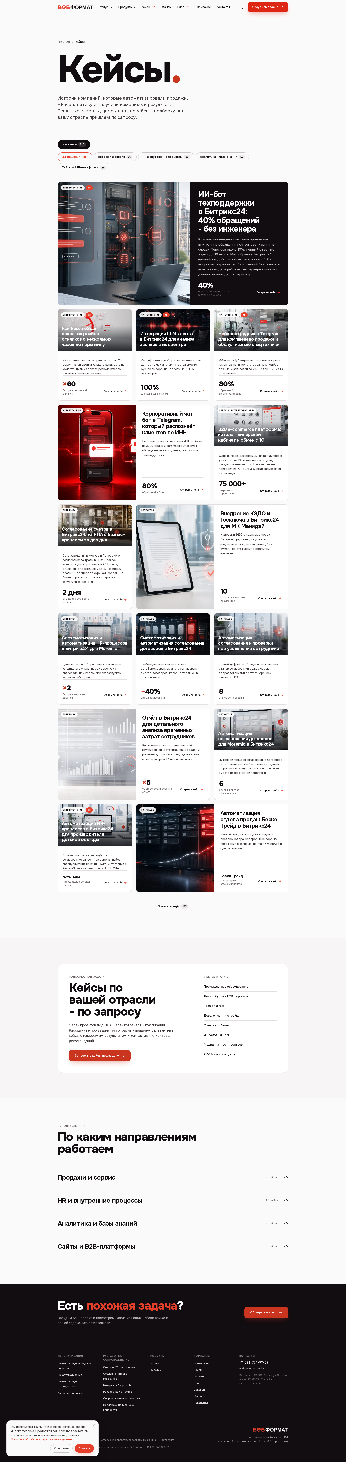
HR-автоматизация (70, 1374)
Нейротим (155, 1369)
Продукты (125, 7)
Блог (182, 7)
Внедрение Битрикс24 (117, 1385)
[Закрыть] (93, 1425)
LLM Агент (155, 1363)
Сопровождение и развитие (121, 1398)
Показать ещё (172, 906)
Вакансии (200, 1389)
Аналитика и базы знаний (221, 157)
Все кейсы (73, 144)
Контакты (223, 7)
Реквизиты (201, 1402)
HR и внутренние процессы (165, 157)
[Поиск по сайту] (241, 7)
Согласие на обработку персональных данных (127, 1439)
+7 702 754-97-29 (253, 1363)
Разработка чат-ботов (117, 1391)
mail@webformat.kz (251, 1368)
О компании (202, 7)
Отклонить (61, 1448)
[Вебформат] (76, 7)
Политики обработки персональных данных (41, 1439)
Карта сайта (167, 1439)
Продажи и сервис (114, 157)
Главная (64, 42)
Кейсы (148, 7)
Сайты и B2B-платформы (83, 167)
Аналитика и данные (71, 1393)
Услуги (104, 7)
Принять (84, 1448)
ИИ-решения (74, 157)
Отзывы (166, 7)
